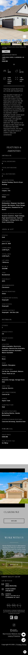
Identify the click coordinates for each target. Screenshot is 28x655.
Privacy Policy (21, 644)
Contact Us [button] (14, 564)
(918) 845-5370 (9, 590)
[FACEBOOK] (14, 625)
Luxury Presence (14, 636)
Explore (14, 521)
